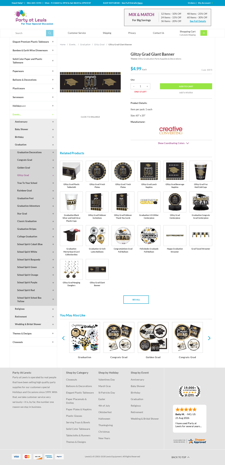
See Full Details (198, 21)
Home (62, 44)
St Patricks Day (106, 392)
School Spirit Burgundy (28, 259)
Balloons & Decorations (25, 79)
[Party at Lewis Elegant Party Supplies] (42, 17)
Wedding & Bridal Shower (28, 324)
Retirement (21, 316)
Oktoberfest (105, 412)
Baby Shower (21, 129)
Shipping (107, 33)
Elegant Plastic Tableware (80, 392)
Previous (63, 338)
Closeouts (18, 342)
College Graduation (27, 236)
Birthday (19, 137)
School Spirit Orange (27, 274)
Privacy (132, 33)
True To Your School (27, 183)
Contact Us (158, 33)
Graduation (20, 144)
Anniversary (21, 121)
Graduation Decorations (29, 152)
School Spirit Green (27, 267)
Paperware (18, 71)
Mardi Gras (104, 386)
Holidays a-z (19, 105)
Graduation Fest (25, 198)
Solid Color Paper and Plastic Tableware (27, 61)
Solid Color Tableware (78, 428)
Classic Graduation (27, 221)
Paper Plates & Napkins (79, 409)
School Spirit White (27, 251)
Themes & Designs (22, 333)
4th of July (104, 405)
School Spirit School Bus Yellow (29, 299)
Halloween (104, 418)
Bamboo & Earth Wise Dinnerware (30, 50)
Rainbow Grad (24, 190)
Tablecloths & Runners (78, 435)
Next (209, 338)
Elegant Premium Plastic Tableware (31, 41)
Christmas (104, 431)
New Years (104, 438)
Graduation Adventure (28, 205)
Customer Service (77, 33)
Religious (20, 308)
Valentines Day (106, 379)
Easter (101, 399)
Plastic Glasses (74, 415)
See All (136, 299)
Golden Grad (23, 167)
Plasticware (19, 88)
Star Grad (22, 213)
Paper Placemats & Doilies (76, 401)
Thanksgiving (105, 425)
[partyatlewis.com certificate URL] (190, 440)
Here (139, 3)
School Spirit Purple (27, 282)
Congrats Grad (24, 159)
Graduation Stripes (26, 228)
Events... (17, 114)
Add (186, 86)
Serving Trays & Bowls (78, 422)
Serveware (18, 97)
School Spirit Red (26, 290)
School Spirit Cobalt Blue (30, 244)
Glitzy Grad (23, 175)
